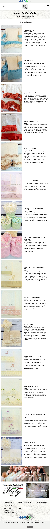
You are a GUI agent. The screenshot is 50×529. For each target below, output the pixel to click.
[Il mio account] (44, 6)
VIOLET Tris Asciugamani (31, 180)
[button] (3, 6)
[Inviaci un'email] (27, 517)
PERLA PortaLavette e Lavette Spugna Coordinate (34, 238)
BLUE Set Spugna (29, 30)
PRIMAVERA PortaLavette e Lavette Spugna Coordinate (33, 209)
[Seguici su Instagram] (22, 1)
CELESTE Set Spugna (30, 60)
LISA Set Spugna (28, 324)
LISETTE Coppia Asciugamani (32, 297)
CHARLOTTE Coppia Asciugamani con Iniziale (34, 415)
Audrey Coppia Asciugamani (31, 92)
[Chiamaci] (27, 1)
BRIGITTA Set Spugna (30, 442)
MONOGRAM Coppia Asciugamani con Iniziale (34, 267)
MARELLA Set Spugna (30, 148)
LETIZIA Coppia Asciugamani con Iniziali (34, 356)
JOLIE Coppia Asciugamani (31, 386)
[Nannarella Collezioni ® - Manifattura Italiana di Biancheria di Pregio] (25, 6)
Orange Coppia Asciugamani (31, 121)
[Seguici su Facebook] (20, 1)
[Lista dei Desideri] (30, 1)
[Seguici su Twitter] (25, 1)
